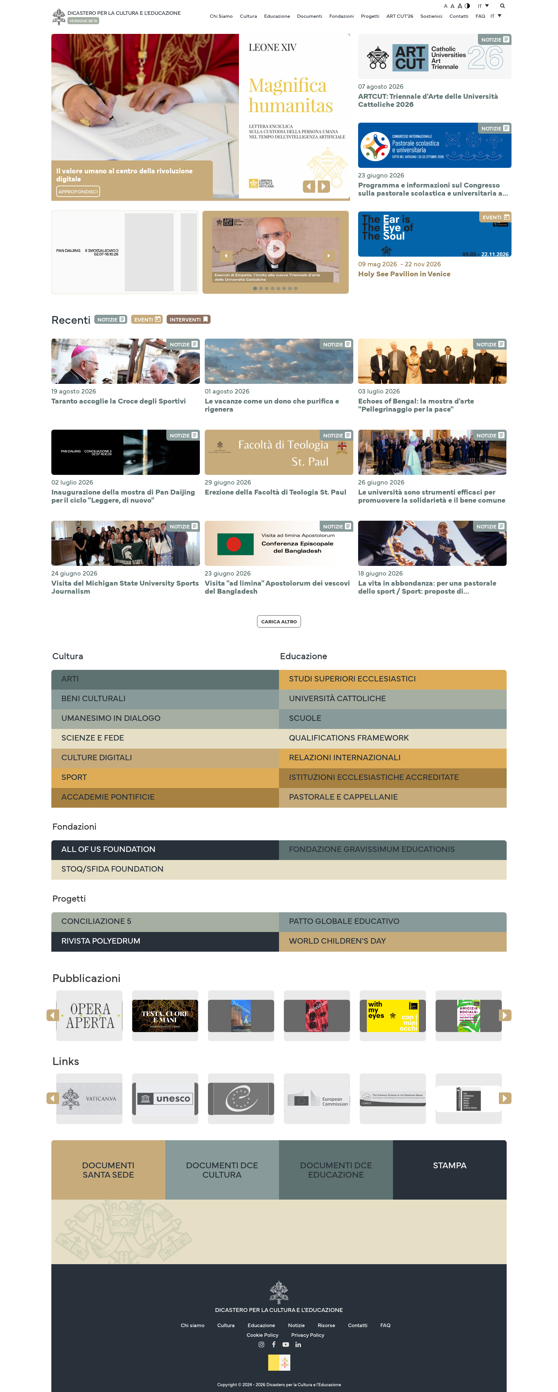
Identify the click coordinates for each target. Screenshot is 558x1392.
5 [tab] (279, 288)
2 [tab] (262, 288)
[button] (275, 250)
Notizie (108, 319)
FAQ (480, 15)
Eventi (143, 319)
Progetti (370, 15)
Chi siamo (192, 1324)
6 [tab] (285, 288)
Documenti (309, 15)
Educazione (277, 15)
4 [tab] (273, 288)
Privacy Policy (307, 1334)
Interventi (185, 319)
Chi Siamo (221, 15)
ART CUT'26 (400, 15)
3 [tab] (268, 288)
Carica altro (279, 621)
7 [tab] (291, 288)
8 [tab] (297, 288)
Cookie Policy (262, 1334)
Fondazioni (341, 15)
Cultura (248, 15)
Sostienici (431, 15)
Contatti (459, 15)
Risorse (326, 1324)
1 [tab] (256, 288)
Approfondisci (78, 191)
